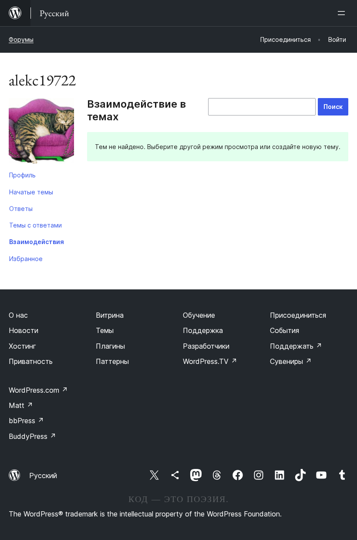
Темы (105, 330)
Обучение (199, 315)
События (284, 330)
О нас (18, 315)
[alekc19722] (41, 132)
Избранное (26, 258)
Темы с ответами (35, 225)
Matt (21, 405)
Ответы (21, 208)
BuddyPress (32, 436)
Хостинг (22, 346)
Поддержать (296, 346)
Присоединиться (298, 315)
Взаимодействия (36, 241)
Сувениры (291, 361)
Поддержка (203, 330)
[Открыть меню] (343, 13)
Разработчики (206, 346)
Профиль (22, 175)
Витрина (110, 315)
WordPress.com (38, 390)
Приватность (31, 361)
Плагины (110, 346)
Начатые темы (31, 192)
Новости (23, 330)
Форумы (21, 39)
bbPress (26, 420)
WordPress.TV (210, 361)
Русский (43, 475)
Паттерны (112, 361)
